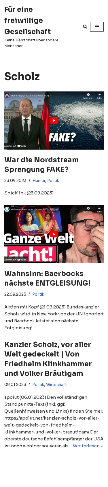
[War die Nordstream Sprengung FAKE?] (54, 120)
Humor (39, 180)
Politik (53, 180)
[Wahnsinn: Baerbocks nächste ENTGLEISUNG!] (54, 234)
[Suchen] (85, 26)
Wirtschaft (56, 384)
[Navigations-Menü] (97, 27)
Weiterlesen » (88, 446)
